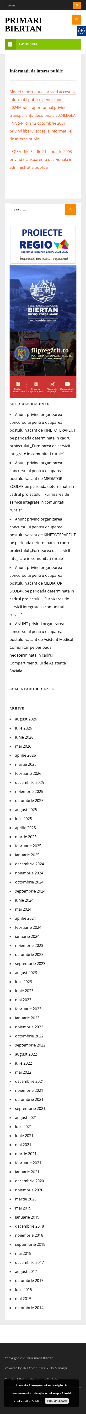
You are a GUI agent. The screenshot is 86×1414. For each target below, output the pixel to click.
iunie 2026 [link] (24, 737)
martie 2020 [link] (26, 1199)
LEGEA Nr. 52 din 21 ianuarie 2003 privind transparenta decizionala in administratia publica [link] (41, 159)
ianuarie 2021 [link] (27, 1171)
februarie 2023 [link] (28, 1008)
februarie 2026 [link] (28, 773)
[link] (76, 20)
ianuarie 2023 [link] (27, 1018)
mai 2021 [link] (23, 1144)
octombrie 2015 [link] (29, 1280)
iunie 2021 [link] (24, 1135)
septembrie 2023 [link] (30, 963)
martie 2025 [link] (26, 836)
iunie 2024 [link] (24, 900)
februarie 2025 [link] (28, 845)
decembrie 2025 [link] (29, 782)
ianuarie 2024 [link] (27, 936)
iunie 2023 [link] (24, 990)
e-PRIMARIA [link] (28, 44)
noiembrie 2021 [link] (29, 1090)
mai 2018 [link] (23, 1253)
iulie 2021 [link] (23, 1126)
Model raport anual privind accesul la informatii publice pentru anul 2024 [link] (43, 99)
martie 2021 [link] (26, 1153)
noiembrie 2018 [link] (29, 1235)
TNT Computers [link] (33, 1368)
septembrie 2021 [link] (30, 1108)
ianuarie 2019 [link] (27, 1217)
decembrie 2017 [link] (29, 1262)
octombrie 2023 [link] (29, 954)
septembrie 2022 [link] (30, 1045)
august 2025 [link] (26, 809)
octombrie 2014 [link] (29, 1307)
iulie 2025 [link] (23, 818)
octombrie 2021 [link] (29, 1099)
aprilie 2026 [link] (25, 755)
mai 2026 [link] (23, 746)
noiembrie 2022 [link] (29, 1027)
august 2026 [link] (26, 719)
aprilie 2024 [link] (25, 918)
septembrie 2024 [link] (30, 891)
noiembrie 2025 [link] (29, 791)
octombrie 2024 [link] (29, 882)
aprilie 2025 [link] (25, 827)
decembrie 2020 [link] (29, 1181)
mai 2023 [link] (23, 999)
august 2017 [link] (26, 1271)
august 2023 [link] (26, 972)
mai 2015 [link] (23, 1298)
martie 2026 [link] (26, 764)
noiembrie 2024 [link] (29, 873)
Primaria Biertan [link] (26, 24)
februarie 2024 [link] (28, 927)
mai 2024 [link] (23, 909)
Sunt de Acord (57, 1401)
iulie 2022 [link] (23, 1063)
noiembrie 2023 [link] (29, 945)
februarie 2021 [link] (28, 1162)
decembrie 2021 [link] (29, 1081)
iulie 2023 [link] (23, 981)
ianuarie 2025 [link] (27, 855)
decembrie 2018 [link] (29, 1226)
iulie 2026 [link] (23, 728)
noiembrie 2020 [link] (29, 1190)
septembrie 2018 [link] (30, 1244)
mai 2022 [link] (23, 1072)
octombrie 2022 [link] (29, 1036)
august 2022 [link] (26, 1054)
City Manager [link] (57, 1368)
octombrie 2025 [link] (29, 800)
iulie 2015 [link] (23, 1289)
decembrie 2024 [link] (29, 864)
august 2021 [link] (26, 1117)
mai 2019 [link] (23, 1208)
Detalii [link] (35, 1401)
